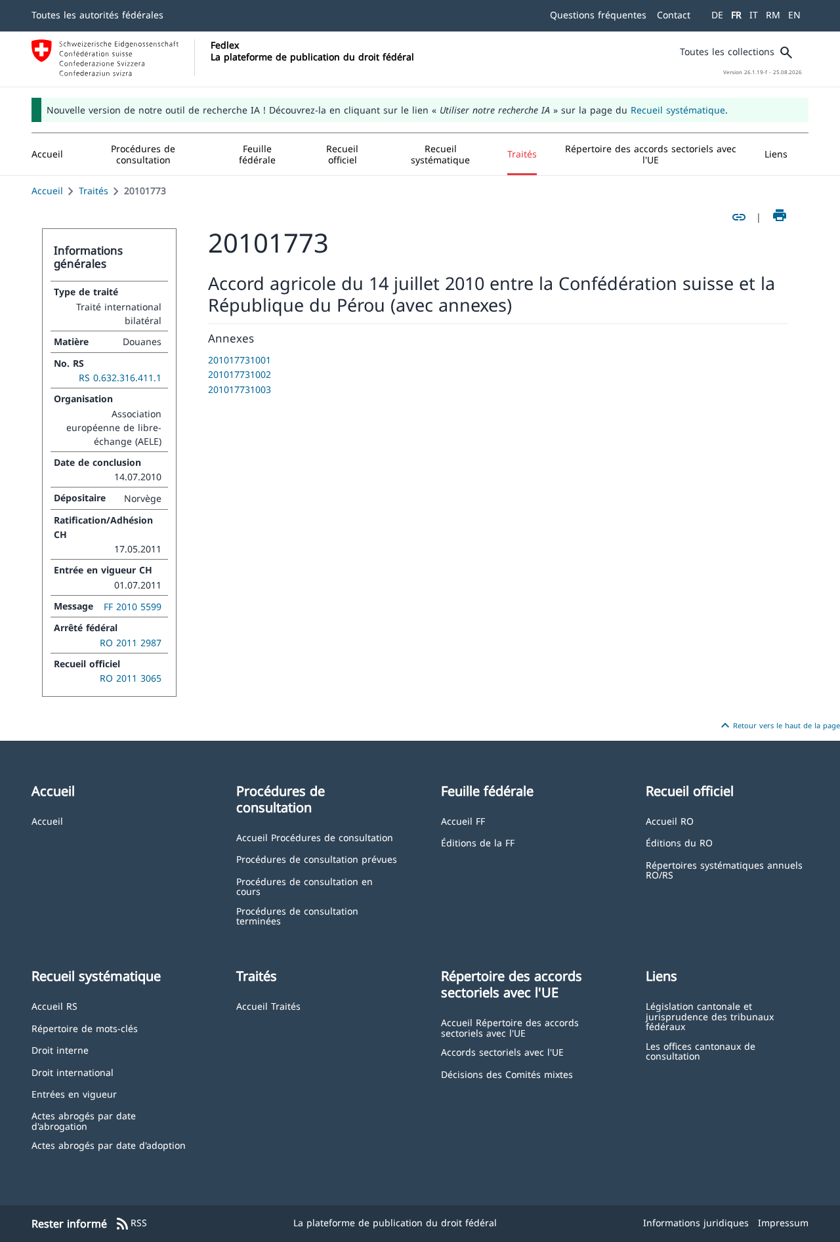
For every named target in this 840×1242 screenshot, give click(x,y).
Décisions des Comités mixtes (507, 1073)
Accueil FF (463, 820)
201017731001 (239, 360)
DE (717, 15)
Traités (93, 190)
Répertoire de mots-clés (85, 1027)
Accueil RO (670, 820)
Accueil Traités (268, 1005)
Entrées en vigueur (74, 1093)
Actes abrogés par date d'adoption (109, 1144)
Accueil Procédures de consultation (314, 836)
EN (794, 15)
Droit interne (60, 1049)
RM (773, 15)
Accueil (47, 190)
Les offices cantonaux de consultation (700, 1051)
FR (736, 15)
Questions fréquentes (598, 15)
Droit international (73, 1071)
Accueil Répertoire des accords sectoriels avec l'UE (510, 1027)
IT (753, 15)
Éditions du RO (679, 842)
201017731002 (239, 374)
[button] (143, 154)
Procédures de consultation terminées (297, 915)
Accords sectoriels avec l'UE (502, 1051)
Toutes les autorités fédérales (97, 15)
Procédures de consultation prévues (316, 858)
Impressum (783, 1222)
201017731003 (239, 389)
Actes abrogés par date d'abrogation (84, 1120)
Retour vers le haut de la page (778, 726)
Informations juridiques (696, 1222)
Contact (673, 15)
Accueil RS (54, 1005)
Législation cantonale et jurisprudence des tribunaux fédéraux (710, 1015)
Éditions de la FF (477, 842)
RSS (131, 1224)
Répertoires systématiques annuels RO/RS (724, 869)
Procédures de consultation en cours (304, 886)
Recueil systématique (678, 110)
